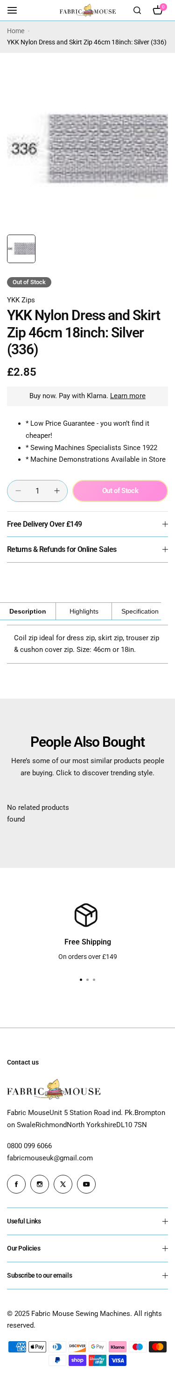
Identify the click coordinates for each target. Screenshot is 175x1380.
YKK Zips (21, 300)
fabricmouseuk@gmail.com (50, 1158)
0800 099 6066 (29, 1146)
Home (15, 31)
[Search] (137, 10)
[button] (94, 980)
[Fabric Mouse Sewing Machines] (88, 10)
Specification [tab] (140, 611)
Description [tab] (27, 611)
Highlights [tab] (84, 611)
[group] (87, 149)
